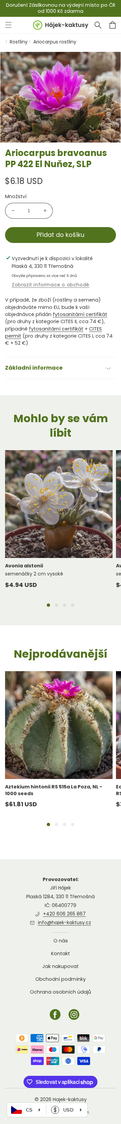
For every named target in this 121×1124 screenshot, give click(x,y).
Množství (16, 196)
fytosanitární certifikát (80, 314)
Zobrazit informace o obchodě (50, 284)
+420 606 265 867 (64, 913)
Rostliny (19, 41)
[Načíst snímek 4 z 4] (73, 605)
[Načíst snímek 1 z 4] (48, 605)
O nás (60, 941)
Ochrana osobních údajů (60, 992)
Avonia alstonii (24, 565)
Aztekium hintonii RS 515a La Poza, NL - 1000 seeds (53, 790)
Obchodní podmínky (60, 979)
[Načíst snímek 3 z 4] (65, 605)
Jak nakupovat (60, 966)
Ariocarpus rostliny (54, 41)
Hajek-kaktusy (70, 1099)
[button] (97, 25)
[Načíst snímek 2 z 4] (56, 605)
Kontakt (60, 953)
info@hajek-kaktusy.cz (64, 922)
